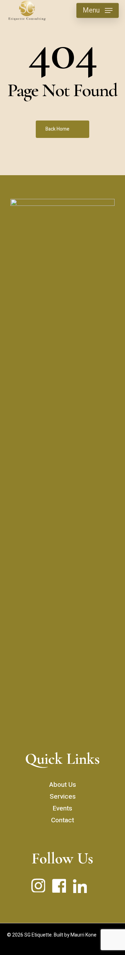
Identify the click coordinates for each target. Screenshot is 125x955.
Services (63, 796)
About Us (62, 785)
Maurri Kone (83, 935)
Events (62, 808)
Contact (62, 820)
